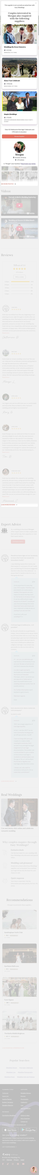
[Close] (36, 3)
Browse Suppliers (19, 136)
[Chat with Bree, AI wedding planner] (34, 1170)
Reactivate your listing (28, 163)
